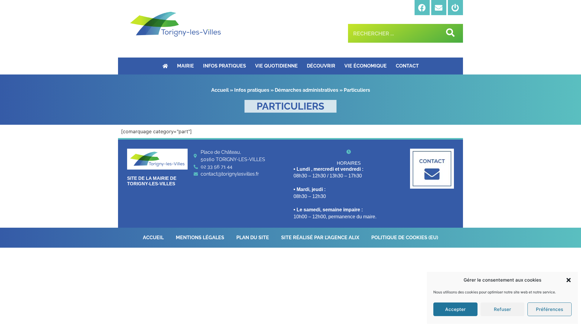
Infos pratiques (224, 66)
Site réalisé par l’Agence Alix (320, 237)
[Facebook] (422, 7)
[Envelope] (438, 7)
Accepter (455, 309)
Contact (407, 66)
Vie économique (365, 66)
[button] (569, 280)
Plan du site (252, 237)
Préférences (549, 309)
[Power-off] (455, 7)
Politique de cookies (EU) (404, 237)
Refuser (502, 309)
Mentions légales (200, 237)
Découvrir (321, 66)
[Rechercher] (449, 33)
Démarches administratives (306, 90)
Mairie (185, 66)
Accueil (220, 90)
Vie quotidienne (276, 66)
